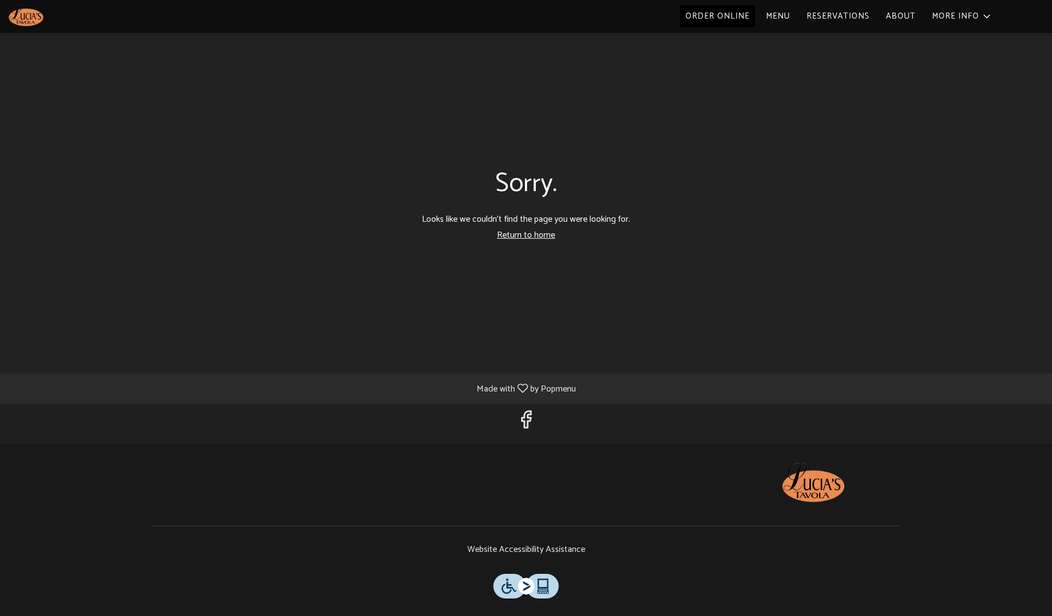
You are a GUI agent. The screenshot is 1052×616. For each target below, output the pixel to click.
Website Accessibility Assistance (526, 550)
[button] (962, 16)
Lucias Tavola (813, 484)
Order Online (717, 16)
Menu (778, 16)
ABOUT (901, 16)
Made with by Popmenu (292, 388)
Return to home (526, 235)
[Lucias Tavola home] (58, 16)
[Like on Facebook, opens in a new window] (526, 423)
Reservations (838, 16)
